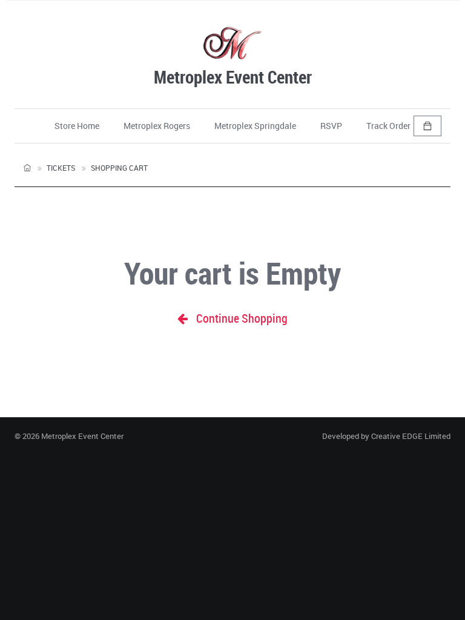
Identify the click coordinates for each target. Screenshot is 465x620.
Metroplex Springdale (255, 125)
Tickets (61, 168)
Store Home (76, 125)
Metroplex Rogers (157, 125)
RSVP (331, 125)
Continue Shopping (241, 318)
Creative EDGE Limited (410, 435)
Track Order (388, 125)
